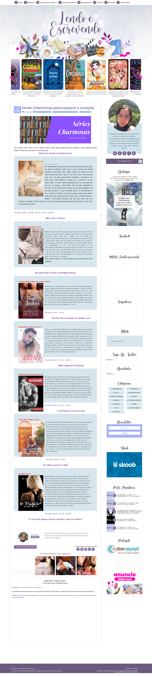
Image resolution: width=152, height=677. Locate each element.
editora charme (85, 112)
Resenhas (31, 2)
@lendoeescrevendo (117, 341)
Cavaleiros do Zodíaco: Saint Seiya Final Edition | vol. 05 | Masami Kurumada (108, 94)
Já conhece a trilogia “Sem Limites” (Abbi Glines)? (128, 503)
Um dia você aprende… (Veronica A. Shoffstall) (127, 520)
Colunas (99, 2)
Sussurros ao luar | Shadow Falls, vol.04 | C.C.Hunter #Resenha (43, 94)
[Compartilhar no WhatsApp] (93, 549)
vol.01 (24, 213)
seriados (117, 404)
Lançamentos (86, 2)
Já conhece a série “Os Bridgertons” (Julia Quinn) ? (128, 495)
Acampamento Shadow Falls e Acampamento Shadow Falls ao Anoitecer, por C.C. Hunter (129, 512)
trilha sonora (135, 408)
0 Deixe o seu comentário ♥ (26, 547)
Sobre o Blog (125, 2)
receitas (117, 400)
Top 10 (117, 393)
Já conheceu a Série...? (48, 2)
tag (117, 408)
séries (135, 404)
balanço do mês (134, 393)
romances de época (134, 400)
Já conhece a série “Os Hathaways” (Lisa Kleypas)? (128, 528)
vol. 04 (44, 213)
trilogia (117, 412)
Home (20, 2)
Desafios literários (69, 2)
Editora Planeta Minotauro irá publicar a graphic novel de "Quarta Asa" (124, 201)
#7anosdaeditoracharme (42, 112)
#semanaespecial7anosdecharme (65, 112)
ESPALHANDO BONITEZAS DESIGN (125, 671)
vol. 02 (61, 312)
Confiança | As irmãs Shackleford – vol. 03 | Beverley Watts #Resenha (65, 94)
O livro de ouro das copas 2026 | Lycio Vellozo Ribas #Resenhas (21, 94)
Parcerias (111, 2)
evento (134, 397)
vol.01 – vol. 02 (59, 360)
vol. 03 (37, 213)
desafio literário (117, 397)
